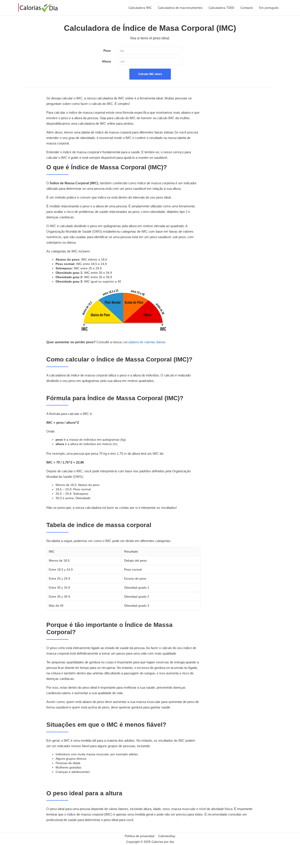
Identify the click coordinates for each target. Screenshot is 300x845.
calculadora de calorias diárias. (144, 342)
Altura (106, 61)
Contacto (246, 7)
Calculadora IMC (140, 7)
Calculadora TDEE (221, 7)
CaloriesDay (166, 836)
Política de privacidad (139, 836)
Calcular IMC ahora (150, 74)
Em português (269, 7)
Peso (107, 50)
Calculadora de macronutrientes (180, 7)
